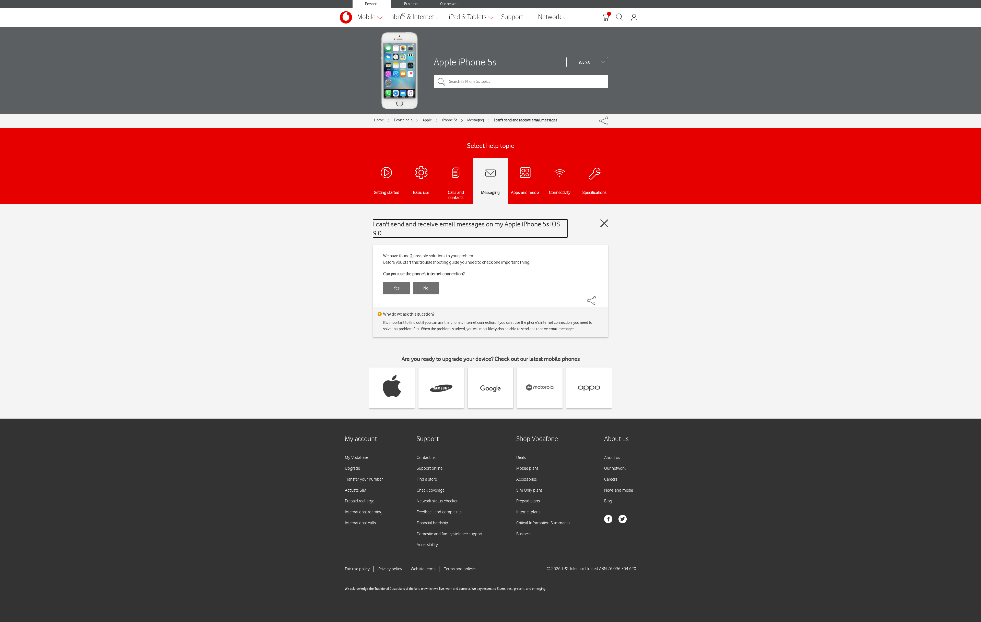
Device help (403, 120)
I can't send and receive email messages (525, 120)
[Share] (597, 298)
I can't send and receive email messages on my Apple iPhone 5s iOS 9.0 (466, 228)
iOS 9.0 (584, 62)
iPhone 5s (449, 120)
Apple (427, 120)
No (425, 288)
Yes (397, 288)
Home (379, 120)
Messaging (475, 120)
